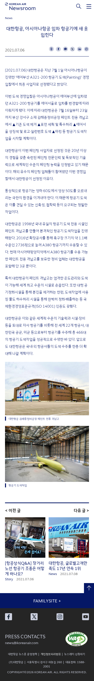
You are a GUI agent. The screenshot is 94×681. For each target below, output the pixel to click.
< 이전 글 (13, 510)
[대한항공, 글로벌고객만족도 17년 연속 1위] (69, 537)
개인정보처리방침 (51, 654)
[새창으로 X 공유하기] (72, 48)
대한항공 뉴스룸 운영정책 (22, 654)
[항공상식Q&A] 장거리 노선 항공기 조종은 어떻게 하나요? (24, 568)
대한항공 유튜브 (85, 616)
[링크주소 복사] (51, 48)
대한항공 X (34, 616)
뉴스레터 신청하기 (74, 654)
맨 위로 (89, 588)
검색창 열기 (79, 6)
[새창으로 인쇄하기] (86, 48)
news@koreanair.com (21, 642)
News (9, 18)
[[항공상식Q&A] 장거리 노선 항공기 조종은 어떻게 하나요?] (25, 537)
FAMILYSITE (47, 601)
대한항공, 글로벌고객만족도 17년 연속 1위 (68, 565)
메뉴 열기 (89, 6)
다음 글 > (81, 510)
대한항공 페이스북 (8, 616)
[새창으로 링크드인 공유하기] (79, 48)
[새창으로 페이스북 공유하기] (58, 48)
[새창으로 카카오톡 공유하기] (65, 48)
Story (9, 579)
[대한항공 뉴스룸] (20, 6)
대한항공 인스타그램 (59, 616)
